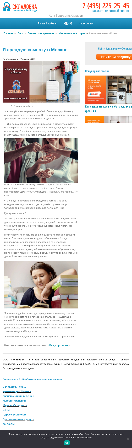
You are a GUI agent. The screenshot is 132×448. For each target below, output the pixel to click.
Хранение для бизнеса (17, 391)
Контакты (9, 423)
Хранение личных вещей (18, 395)
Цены (6, 409)
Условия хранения (14, 400)
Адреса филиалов (14, 414)
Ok (66, 442)
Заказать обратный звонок (110, 11)
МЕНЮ (68, 23)
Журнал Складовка (15, 405)
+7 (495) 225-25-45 (104, 6)
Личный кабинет (47, 23)
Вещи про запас (59, 345)
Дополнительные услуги (18, 419)
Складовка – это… (14, 386)
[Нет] (127, 439)
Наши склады (86, 23)
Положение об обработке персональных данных (32, 379)
